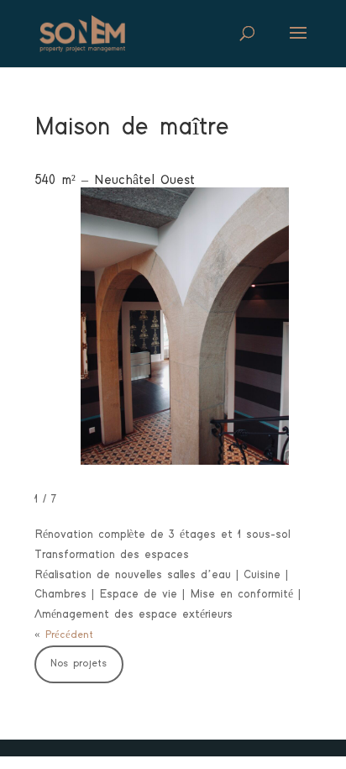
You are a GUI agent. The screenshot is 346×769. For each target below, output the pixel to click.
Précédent (69, 634)
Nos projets (78, 663)
